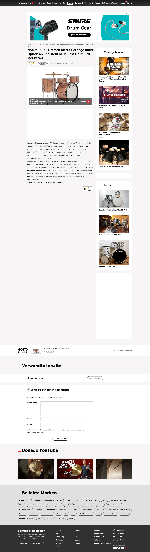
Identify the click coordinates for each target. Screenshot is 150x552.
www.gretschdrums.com (53, 182)
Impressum (98, 533)
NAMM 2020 (45, 146)
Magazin (115, 3)
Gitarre (42, 3)
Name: (29, 418)
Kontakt (97, 530)
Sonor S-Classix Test (107, 267)
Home (29, 44)
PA (86, 3)
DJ (64, 3)
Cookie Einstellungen (102, 543)
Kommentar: (32, 403)
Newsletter (30, 543)
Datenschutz (99, 537)
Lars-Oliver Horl (56, 63)
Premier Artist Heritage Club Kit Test (113, 210)
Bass (49, 3)
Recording (56, 3)
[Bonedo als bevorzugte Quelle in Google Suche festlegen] (43, 63)
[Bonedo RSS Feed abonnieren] (131, 3)
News (40, 44)
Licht (91, 3)
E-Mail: (30, 424)
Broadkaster (40, 143)
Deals (122, 3)
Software (106, 3)
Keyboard (79, 3)
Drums (70, 3)
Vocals (97, 3)
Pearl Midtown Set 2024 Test (110, 235)
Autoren (97, 540)
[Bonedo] (26, 3)
